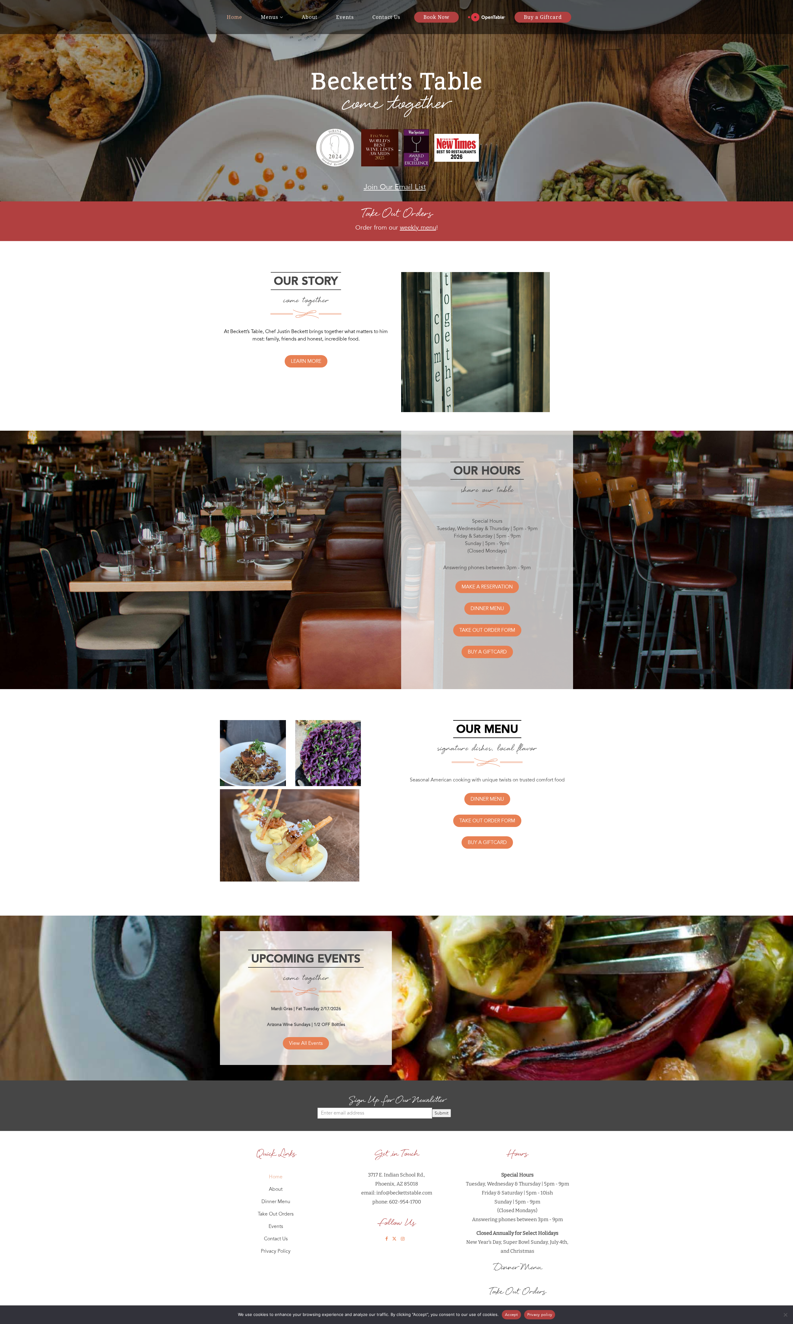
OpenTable (486, 17)
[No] (785, 1315)
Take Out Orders (276, 1214)
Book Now (436, 17)
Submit (442, 1113)
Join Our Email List (395, 187)
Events (345, 17)
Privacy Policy (276, 1251)
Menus (269, 17)
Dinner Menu (275, 1202)
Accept (511, 1314)
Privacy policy (539, 1314)
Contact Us (386, 17)
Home (234, 17)
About (310, 17)
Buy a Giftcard (543, 17)
